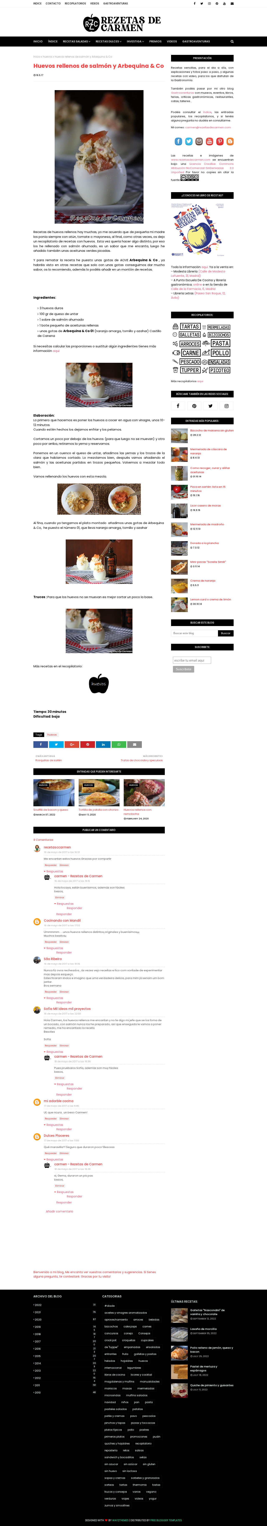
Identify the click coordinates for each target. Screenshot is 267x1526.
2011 (65, 1385)
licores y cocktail (141, 1374)
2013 (65, 1371)
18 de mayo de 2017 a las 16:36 (72, 1061)
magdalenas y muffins (119, 1381)
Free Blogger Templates (166, 1520)
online (197, 284)
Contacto (53, 3)
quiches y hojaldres (117, 1443)
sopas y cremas (115, 1478)
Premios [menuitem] (155, 41)
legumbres (134, 1368)
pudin (156, 1436)
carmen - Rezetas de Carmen (78, 876)
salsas (139, 1450)
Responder (51, 865)
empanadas (132, 1347)
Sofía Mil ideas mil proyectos (67, 1009)
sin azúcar (130, 1464)
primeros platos (115, 1436)
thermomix (140, 1485)
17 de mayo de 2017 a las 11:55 (61, 1140)
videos (139, 1498)
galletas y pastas (145, 1354)
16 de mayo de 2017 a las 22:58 (62, 1013)
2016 (65, 1349)
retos (126, 1450)
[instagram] (209, 3)
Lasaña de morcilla (203, 1329)
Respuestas (55, 871)
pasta (149, 1402)
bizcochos (111, 1326)
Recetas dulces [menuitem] (107, 41)
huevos (47, 56)
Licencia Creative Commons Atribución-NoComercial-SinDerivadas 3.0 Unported (202, 168)
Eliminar (64, 865)
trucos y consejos (116, 1491)
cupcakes (147, 1340)
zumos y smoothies (117, 1505)
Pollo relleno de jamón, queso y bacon (211, 1350)
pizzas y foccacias (143, 1423)
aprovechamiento (116, 1319)
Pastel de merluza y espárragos (203, 1369)
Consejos (144, 1333)
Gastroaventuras (115, 3)
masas (127, 1388)
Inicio (36, 56)
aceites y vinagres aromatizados (126, 1312)
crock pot (110, 1340)
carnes (146, 1326)
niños (124, 1402)
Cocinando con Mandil (62, 920)
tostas (156, 1485)
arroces (138, 1319)
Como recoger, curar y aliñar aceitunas (210, 470)
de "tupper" (111, 1347)
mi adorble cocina (58, 1101)
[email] (231, 3)
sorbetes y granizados (145, 1478)
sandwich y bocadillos (119, 1457)
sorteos (109, 1485)
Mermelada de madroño (207, 524)
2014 (65, 1363)
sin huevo (111, 1471)
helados (110, 1361)
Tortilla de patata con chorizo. (99, 810)
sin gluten (149, 1464)
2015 (65, 1356)
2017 (65, 1342)
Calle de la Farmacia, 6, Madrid (193, 289)
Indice (37, 3)
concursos (111, 1333)
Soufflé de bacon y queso (50, 810)
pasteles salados (116, 1409)
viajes (125, 1498)
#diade (110, 1306)
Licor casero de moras (205, 506)
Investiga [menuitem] (134, 41)
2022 (65, 1305)
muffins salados (136, 1395)
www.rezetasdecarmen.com (190, 160)
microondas (113, 1395)
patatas (137, 1409)
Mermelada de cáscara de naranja (208, 451)
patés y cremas (115, 1416)
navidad (110, 1402)
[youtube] (224, 3)
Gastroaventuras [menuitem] (196, 41)
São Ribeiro (53, 959)
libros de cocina (115, 1374)
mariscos (111, 1388)
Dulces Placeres (56, 1135)
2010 (65, 1393)
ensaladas (153, 1347)
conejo (128, 1333)
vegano (151, 1491)
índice (207, 112)
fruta (125, 1354)
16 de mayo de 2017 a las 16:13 (62, 852)
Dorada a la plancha (204, 543)
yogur (152, 1498)
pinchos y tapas (115, 1423)
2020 (65, 1320)
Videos (94, 3)
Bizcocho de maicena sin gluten (212, 430)
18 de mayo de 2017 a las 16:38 (72, 1169)
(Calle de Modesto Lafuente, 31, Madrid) (198, 273)
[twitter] (202, 3)
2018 (65, 1334)
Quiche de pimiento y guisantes (211, 1385)
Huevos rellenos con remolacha (137, 812)
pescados (149, 1416)
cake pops (130, 1326)
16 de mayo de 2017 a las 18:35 (62, 963)
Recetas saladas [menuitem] (75, 41)
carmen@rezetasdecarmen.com (208, 127)
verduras (110, 1498)
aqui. (205, 267)
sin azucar (111, 1464)
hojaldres (127, 1361)
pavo (133, 1416)
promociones (138, 1436)
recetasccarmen (57, 847)
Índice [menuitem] (53, 41)
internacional (113, 1368)
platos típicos (113, 1429)
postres (144, 1429)
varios (137, 1491)
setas (143, 1457)
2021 (65, 1312)
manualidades (150, 1381)
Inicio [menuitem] (38, 41)
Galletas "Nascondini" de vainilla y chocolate (207, 1312)
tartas (123, 1485)
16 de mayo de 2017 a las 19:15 (72, 881)
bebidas (154, 1319)
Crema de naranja (202, 581)
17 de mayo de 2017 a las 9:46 (61, 1106)
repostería (111, 1450)
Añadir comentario (59, 1211)
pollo (131, 1429)
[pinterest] (217, 3)
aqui (56, 351)
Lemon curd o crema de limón (210, 599)
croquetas (128, 1340)
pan (136, 1402)
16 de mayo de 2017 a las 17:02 (62, 925)
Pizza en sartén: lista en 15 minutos (207, 489)
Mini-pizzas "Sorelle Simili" (208, 562)
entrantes (111, 1354)
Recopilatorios (75, 3)
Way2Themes (120, 1520)
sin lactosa (129, 1471)
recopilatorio (143, 1443)
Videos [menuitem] (172, 41)
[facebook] (194, 3)
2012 (65, 1378)
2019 (65, 1327)
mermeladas (145, 1388)
